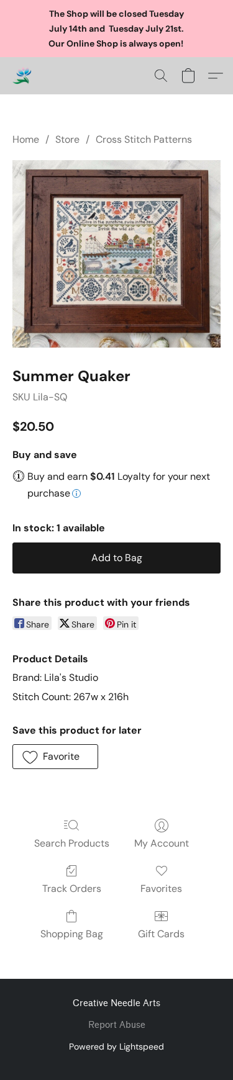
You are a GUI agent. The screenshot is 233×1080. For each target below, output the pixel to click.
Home (25, 139)
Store (67, 139)
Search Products (71, 843)
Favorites (161, 888)
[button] (22, 75)
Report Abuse (116, 1025)
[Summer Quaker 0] (116, 253)
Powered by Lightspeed (116, 1046)
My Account (161, 843)
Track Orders (71, 888)
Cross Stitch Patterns (144, 139)
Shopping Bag (71, 933)
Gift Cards (161, 933)
